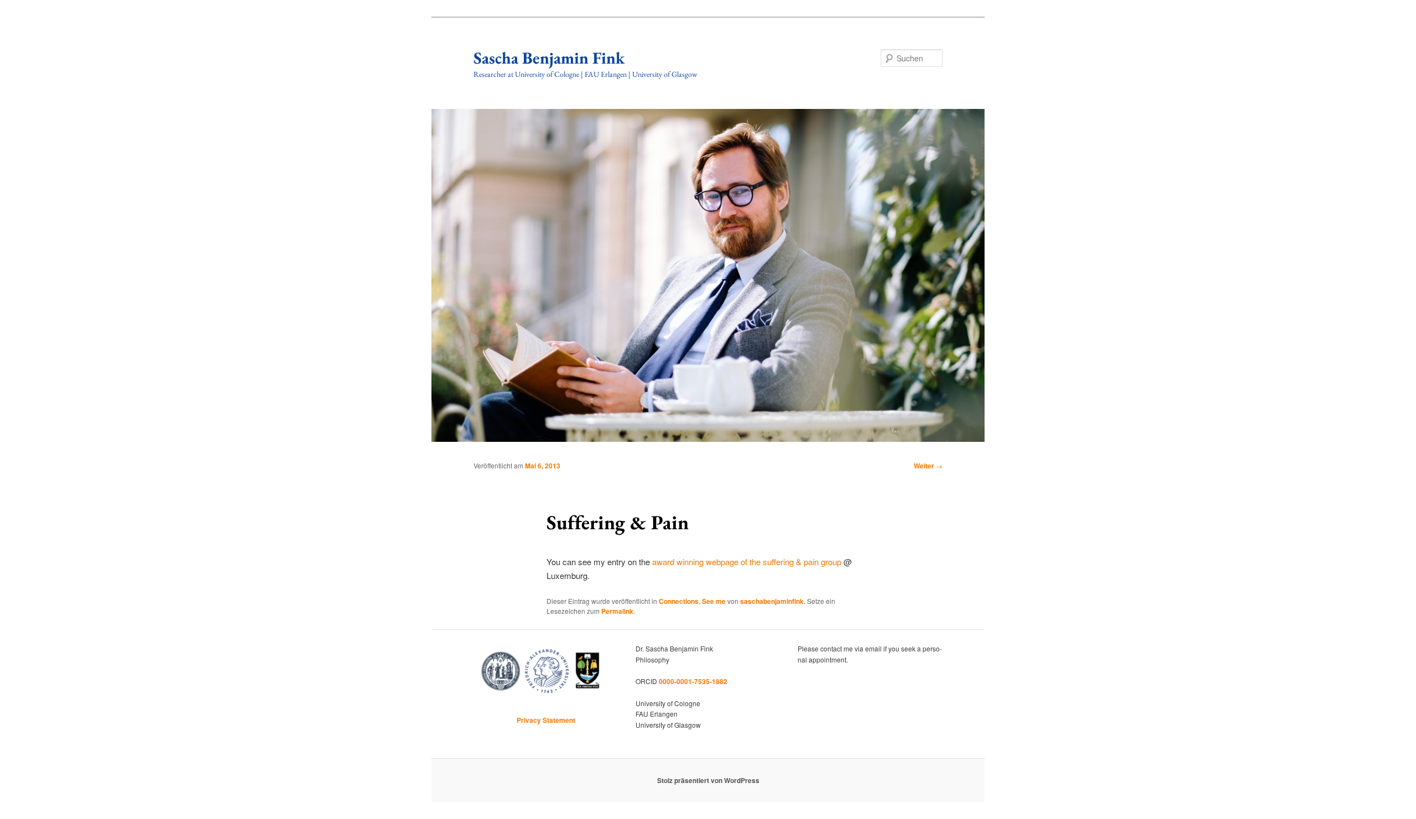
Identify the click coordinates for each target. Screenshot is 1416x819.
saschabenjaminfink (772, 601)
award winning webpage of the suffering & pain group (746, 561)
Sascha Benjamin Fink (548, 58)
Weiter (928, 466)
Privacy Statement (546, 720)
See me (714, 601)
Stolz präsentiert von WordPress (708, 780)
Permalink (617, 611)
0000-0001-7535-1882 (693, 681)
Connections (679, 601)
